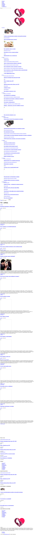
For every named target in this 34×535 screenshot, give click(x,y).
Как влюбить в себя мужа (5, 356)
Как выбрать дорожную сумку (10, 91)
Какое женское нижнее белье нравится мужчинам (13, 119)
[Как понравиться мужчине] (8, 130)
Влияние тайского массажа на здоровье (11, 180)
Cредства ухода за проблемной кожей (11, 167)
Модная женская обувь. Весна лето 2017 (11, 84)
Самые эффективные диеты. (9, 73)
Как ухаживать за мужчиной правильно (8, 226)
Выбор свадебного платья (9, 156)
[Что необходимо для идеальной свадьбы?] (10, 151)
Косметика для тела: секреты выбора (11, 52)
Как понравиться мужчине (9, 131)
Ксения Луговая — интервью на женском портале (13, 184)
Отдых (3, 469)
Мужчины (3, 4)
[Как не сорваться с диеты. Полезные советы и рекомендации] (13, 68)
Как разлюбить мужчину (5, 296)
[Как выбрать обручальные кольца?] (9, 144)
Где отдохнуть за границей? (5, 498)
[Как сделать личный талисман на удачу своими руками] (3, 249)
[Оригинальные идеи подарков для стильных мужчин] (9, 126)
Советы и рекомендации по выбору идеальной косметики (15, 36)
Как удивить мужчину (4, 316)
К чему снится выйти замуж (5, 366)
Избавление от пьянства (8, 163)
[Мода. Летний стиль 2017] (4, 79)
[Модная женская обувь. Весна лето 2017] (5, 82)
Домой (1, 200)
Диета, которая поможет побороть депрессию (12, 63)
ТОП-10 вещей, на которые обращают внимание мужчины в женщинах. (18, 135)
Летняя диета (6, 59)
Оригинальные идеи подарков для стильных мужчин (14, 128)
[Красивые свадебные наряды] (5, 141)
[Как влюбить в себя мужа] (4, 359)
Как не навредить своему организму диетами (12, 66)
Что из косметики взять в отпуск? (10, 39)
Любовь (3, 3)
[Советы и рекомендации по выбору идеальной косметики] (9, 34)
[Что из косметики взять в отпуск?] (6, 37)
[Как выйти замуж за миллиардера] (2, 503)
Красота (3, 27)
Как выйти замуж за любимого (6, 386)
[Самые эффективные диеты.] (8, 71)
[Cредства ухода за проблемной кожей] (5, 165)
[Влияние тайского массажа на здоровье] (10, 178)
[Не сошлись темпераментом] (8, 100)
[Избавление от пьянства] (10, 162)
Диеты (3, 1)
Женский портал (6, 534)
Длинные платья (7, 87)
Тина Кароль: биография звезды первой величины (14, 191)
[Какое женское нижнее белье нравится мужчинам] (6, 117)
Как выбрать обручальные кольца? (11, 146)
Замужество (2, 364)
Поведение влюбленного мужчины (7, 406)
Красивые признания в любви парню (7, 206)
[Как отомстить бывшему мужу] (9, 113)
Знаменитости (4, 6)
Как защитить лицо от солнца (9, 48)
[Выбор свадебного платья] (8, 154)
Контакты (3, 532)
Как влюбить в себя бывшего (6, 336)
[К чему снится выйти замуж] (5, 379)
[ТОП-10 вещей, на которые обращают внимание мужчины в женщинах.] (15, 133)
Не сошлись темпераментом (9, 102)
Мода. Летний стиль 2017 (5, 445)
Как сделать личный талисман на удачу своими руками (11, 246)
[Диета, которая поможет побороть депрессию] (11, 61)
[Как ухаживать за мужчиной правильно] (5, 240)
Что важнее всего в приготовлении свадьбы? (12, 149)
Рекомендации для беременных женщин (11, 176)
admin (1, 208)
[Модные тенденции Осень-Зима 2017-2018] (9, 75)
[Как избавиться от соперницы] (7, 93)
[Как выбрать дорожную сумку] (6, 89)
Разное (3, 468)
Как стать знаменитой (8, 197)
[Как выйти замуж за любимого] (5, 399)
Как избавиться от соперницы (9, 95)
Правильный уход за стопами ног (10, 55)
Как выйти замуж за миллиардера (7, 505)
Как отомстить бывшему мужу (10, 114)
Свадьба (3, 140)
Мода (3, 2)
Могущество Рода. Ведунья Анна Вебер (11, 187)
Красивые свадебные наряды (9, 142)
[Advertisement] (17, 430)
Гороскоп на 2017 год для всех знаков (7, 453)
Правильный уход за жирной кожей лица (12, 160)
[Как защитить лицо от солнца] (9, 47)
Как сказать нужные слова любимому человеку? (9, 276)
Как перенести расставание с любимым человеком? (14, 98)
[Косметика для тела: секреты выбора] (7, 50)
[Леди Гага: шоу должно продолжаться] (6, 192)
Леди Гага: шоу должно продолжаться (11, 194)
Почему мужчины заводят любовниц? (7, 256)
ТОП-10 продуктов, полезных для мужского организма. (15, 138)
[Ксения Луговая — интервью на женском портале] (6, 182)
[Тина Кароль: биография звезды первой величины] (6, 189)
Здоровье (3, 5)
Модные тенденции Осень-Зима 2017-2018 (12, 77)
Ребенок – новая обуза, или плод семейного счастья (14, 105)
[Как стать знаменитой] (7, 196)
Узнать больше (2, 253)
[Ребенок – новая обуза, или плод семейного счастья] (12, 103)
